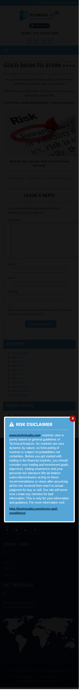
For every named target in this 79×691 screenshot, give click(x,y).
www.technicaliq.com (25, 435)
